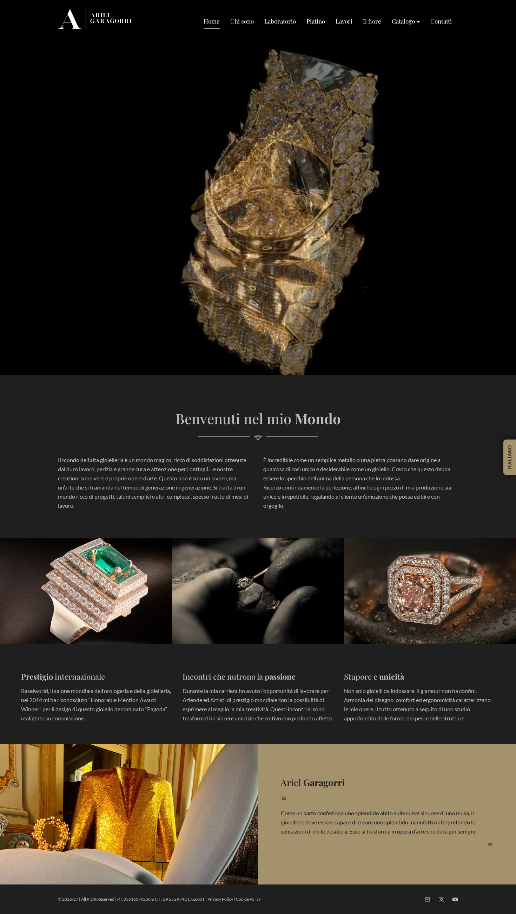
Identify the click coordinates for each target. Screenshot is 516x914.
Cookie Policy (248, 899)
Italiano (509, 457)
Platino (315, 21)
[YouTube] (455, 899)
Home (212, 21)
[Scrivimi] (427, 899)
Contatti (441, 21)
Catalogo (403, 21)
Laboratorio (280, 21)
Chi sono (242, 21)
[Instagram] (441, 899)
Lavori (344, 21)
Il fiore (372, 21)
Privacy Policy (220, 899)
